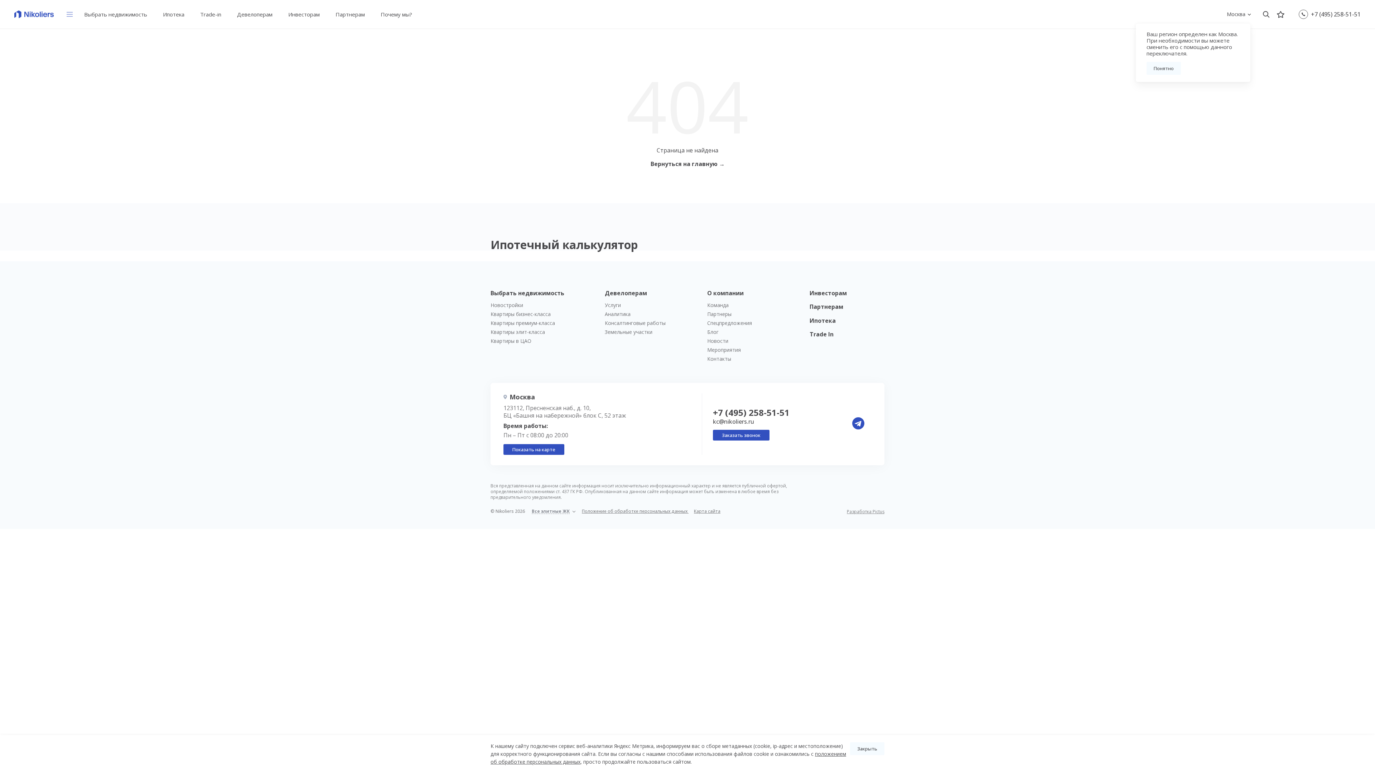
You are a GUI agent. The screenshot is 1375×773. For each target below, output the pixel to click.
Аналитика (618, 314)
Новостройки (507, 305)
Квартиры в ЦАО (511, 340)
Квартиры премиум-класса (523, 323)
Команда (718, 305)
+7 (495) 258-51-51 (1336, 14)
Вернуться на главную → (688, 164)
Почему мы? (396, 14)
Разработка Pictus (865, 512)
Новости (717, 340)
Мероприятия (724, 349)
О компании (725, 293)
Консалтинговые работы (635, 323)
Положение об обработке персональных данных (635, 511)
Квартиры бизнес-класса (521, 314)
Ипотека (173, 14)
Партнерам (350, 14)
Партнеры (719, 314)
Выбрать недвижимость (115, 14)
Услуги (613, 305)
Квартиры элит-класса (518, 332)
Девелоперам (254, 14)
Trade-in (210, 14)
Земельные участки (628, 332)
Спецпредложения (729, 323)
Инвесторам (304, 14)
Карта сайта (707, 511)
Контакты (719, 358)
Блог (713, 332)
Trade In (822, 334)
